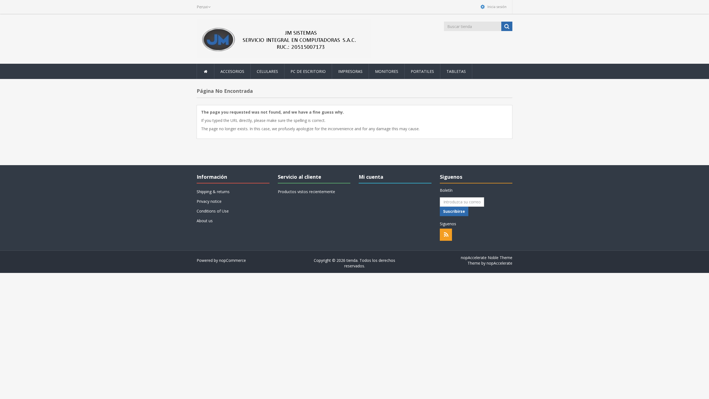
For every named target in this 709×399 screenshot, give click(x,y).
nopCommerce (232, 260)
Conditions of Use (213, 211)
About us (205, 220)
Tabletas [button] (456, 71)
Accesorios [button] (232, 71)
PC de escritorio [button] (308, 71)
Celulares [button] (267, 71)
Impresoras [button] (350, 71)
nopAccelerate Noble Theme (486, 257)
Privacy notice (209, 201)
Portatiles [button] (422, 71)
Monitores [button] (386, 71)
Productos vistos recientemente (306, 191)
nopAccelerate (499, 263)
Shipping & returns (213, 191)
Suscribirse (454, 211)
